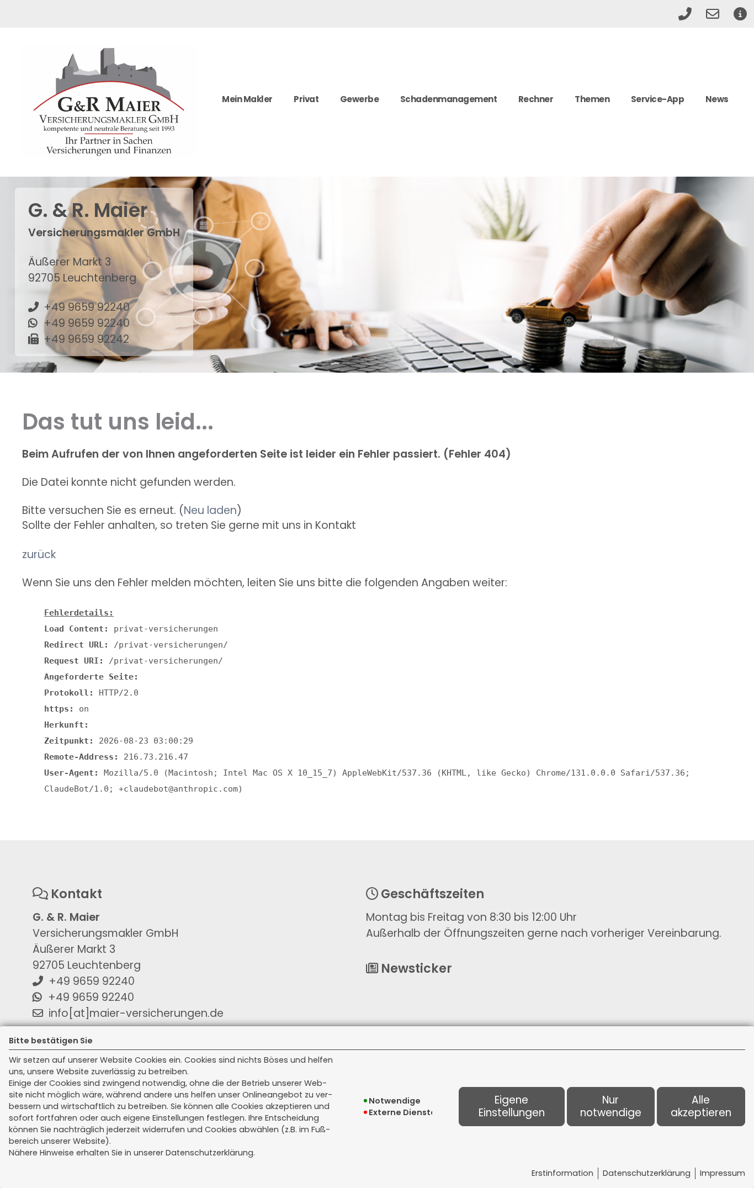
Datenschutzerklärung (647, 1173)
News (717, 99)
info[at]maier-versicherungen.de (136, 1013)
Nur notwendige (610, 1106)
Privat (306, 99)
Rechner (536, 99)
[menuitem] (247, 103)
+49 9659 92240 (87, 307)
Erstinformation (562, 1173)
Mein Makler (247, 99)
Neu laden (210, 510)
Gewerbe (359, 99)
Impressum (722, 1173)
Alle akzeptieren (701, 1106)
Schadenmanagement (448, 99)
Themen (592, 99)
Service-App (657, 99)
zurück (39, 554)
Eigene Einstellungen (512, 1106)
